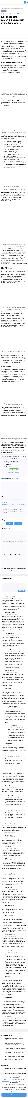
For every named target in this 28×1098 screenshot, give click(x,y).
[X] (8, 478)
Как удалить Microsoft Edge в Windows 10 (14, 554)
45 (23, 1052)
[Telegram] (17, 478)
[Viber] (10, 478)
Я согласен (14, 1094)
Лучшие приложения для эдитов (13, 1052)
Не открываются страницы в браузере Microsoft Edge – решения (14, 569)
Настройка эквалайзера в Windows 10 (14, 1038)
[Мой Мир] (6, 478)
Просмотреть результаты (14, 472)
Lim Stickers (9, 463)
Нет (18, 523)
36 (21, 1059)
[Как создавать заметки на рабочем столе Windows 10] (14, 31)
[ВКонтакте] (2, 478)
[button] (25, 2)
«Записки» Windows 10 (12, 461)
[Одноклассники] (4, 478)
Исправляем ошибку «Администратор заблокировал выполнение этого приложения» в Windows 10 (14, 1058)
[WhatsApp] (12, 478)
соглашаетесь (5, 1081)
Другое (8, 466)
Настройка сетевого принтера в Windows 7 (12, 499)
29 (7, 1039)
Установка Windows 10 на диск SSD (14, 1048)
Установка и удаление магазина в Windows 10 (14, 541)
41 (25, 1048)
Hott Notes (8, 464)
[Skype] (14, 478)
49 (23, 1044)
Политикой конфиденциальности (13, 1079)
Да (9, 523)
